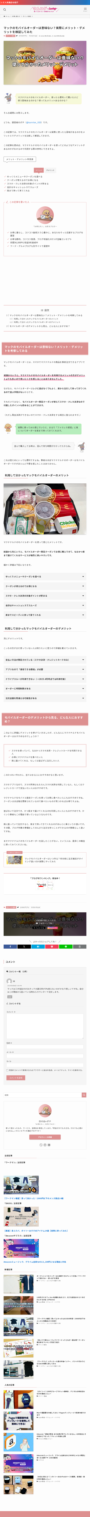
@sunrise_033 (33, 122)
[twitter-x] (41, 1144)
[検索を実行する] (84, 1095)
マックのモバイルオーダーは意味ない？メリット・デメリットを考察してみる (46, 315)
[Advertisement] (45, 280)
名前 (9, 1043)
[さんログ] (45, 9)
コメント (11, 1012)
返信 (9, 997)
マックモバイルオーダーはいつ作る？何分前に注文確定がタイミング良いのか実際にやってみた (54, 860)
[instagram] (45, 1144)
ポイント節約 (10, 36)
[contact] (49, 1144)
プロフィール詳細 (45, 1137)
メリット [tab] (39, 170)
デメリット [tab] (50, 170)
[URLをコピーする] (79, 947)
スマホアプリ (23, 36)
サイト (9, 1061)
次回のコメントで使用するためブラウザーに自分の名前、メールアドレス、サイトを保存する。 (46, 1070)
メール (10, 1052)
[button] (10, 947)
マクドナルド (33, 36)
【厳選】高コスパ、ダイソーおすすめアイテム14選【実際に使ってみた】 (36, 1230)
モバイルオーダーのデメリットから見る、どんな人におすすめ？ (40, 326)
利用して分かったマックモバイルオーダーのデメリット (37, 322)
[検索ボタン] (4, 9)
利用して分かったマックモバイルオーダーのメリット (36, 318)
